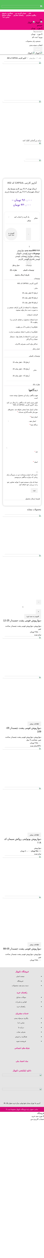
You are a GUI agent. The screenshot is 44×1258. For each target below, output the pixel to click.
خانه (40, 58)
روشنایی (24, 256)
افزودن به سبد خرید (11, 234)
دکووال (19, 253)
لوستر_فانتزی (34, 259)
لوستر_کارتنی (23, 259)
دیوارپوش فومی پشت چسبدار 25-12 (22, 620)
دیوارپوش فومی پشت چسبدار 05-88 (22, 948)
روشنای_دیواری (34, 256)
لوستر (17, 256)
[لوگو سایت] (38, 22)
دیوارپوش (32, 58)
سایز (36, 218)
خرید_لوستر (27, 253)
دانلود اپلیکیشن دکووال (22, 1071)
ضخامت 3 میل (31, 740)
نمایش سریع (38, 597)
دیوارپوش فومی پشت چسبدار (22, 626)
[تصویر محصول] (22, 574)
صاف (29, 221)
